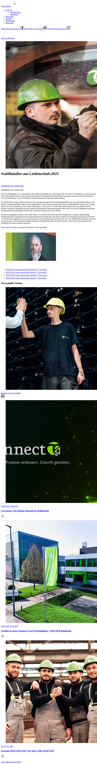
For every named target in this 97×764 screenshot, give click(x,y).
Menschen (14, 14)
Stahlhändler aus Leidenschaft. (12, 186)
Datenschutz (10, 21)
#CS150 (9, 10)
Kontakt (9, 19)
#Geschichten (15, 12)
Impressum (10, 23)
